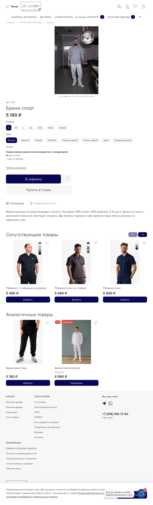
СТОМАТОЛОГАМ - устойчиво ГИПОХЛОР (77, 17)
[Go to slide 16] (91, 96)
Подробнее (76, 382)
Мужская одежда (14, 407)
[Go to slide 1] (59, 96)
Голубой (52, 140)
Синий (38, 140)
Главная (10, 22)
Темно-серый (90, 140)
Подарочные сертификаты (47, 427)
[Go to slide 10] (78, 96)
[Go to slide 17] (93, 96)
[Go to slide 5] (68, 96)
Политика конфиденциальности (21, 453)
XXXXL (62, 127)
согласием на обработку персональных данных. (32, 496)
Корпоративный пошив (45, 407)
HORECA (38, 417)
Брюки (50, 22)
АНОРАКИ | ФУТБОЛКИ (23, 17)
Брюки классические (67, 367)
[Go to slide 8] (74, 96)
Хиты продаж (12, 417)
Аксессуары (11, 412)
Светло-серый (70, 140)
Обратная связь (13, 468)
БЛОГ (37, 412)
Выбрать (28, 299)
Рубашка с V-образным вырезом (26, 288)
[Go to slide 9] (76, 96)
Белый (11, 140)
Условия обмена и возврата (19, 463)
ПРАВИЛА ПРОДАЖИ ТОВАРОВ (21, 448)
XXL (40, 127)
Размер (10, 121)
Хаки (106, 140)
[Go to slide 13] (84, 96)
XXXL (50, 127)
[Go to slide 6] (70, 96)
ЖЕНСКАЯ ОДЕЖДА (119, 17)
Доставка (38, 432)
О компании (40, 402)
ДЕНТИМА (45, 17)
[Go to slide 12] (82, 96)
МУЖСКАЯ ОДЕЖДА (30, 22)
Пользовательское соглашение (21, 458)
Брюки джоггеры (16, 367)
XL (31, 127)
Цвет (8, 134)
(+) (14, 155)
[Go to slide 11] (80, 96)
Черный (25, 140)
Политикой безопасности (92, 493)
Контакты (38, 437)
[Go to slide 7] (72, 96)
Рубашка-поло (112, 288)
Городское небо (122, 140)
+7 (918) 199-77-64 (115, 414)
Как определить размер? (46, 422)
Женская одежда (14, 402)
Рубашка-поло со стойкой (70, 288)
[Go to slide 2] (61, 96)
